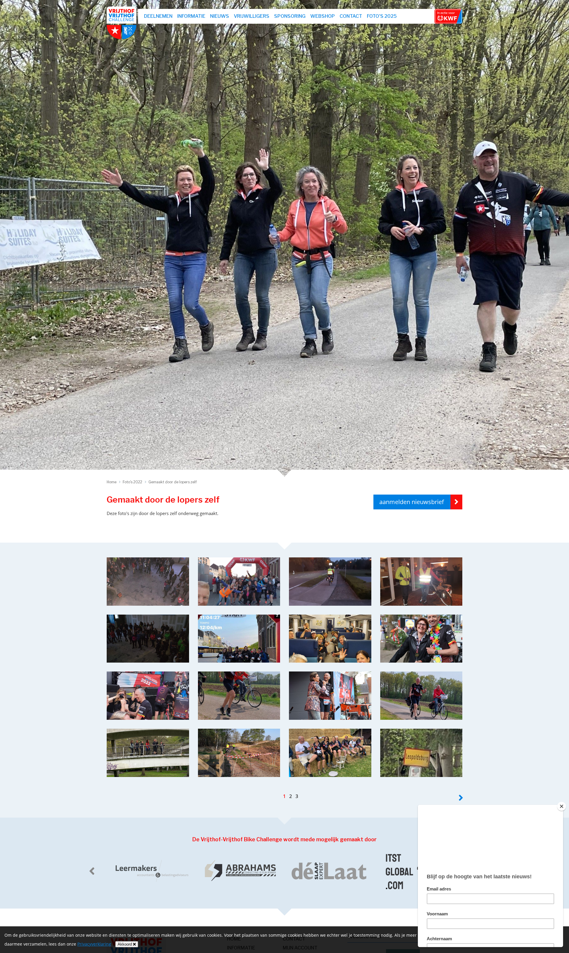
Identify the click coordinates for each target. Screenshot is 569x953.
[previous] (92, 871)
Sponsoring (290, 16)
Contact (351, 16)
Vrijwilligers (251, 16)
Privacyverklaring (94, 944)
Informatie (191, 16)
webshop (322, 16)
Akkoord (125, 944)
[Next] (461, 798)
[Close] (561, 806)
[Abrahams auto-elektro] (151, 871)
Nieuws (219, 16)
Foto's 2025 (382, 16)
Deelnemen (158, 16)
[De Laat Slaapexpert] (240, 871)
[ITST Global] (329, 871)
